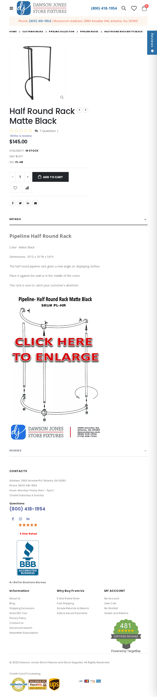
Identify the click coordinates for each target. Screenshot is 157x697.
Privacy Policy (17, 618)
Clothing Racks (32, 32)
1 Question (48, 131)
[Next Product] (85, 110)
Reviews (152, 40)
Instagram (20, 519)
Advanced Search (20, 628)
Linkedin (28, 519)
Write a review (21, 136)
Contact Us (16, 623)
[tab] (78, 219)
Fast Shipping (65, 603)
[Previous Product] (79, 110)
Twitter (20, 203)
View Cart (110, 603)
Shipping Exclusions (21, 608)
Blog (12, 603)
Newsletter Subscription (23, 632)
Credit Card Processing (24, 674)
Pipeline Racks (89, 32)
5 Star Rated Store (68, 598)
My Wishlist (111, 608)
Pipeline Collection (61, 32)
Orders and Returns (116, 613)
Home (13, 31)
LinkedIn (28, 203)
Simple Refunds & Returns (73, 608)
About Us (14, 598)
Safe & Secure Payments (72, 613)
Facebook (12, 203)
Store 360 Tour (18, 613)
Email (35, 203)
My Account (111, 598)
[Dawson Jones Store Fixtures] (41, 8)
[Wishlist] (134, 8)
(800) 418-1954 (104, 8)
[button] (62, 97)
